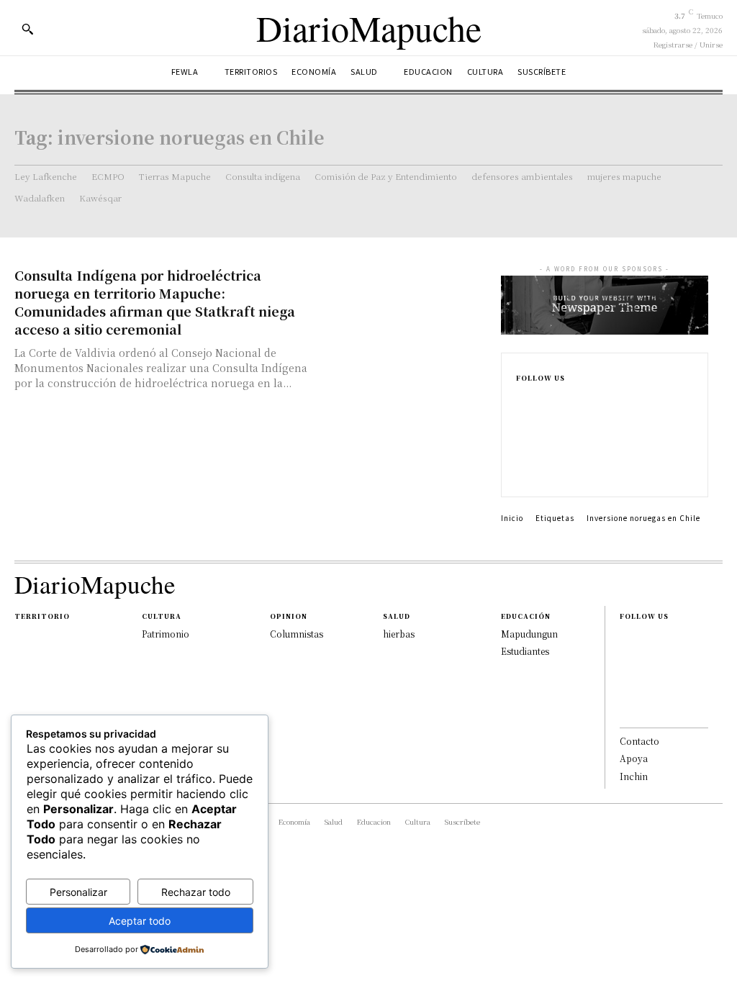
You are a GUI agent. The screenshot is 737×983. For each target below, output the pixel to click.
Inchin (634, 776)
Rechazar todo (195, 892)
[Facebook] (520, 401)
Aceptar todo (140, 921)
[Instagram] (520, 424)
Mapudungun (529, 634)
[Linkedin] (520, 447)
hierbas (399, 634)
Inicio (512, 517)
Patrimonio (165, 634)
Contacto (639, 741)
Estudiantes (525, 651)
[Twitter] (520, 470)
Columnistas (296, 634)
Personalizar (78, 892)
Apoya (634, 758)
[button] (27, 29)
